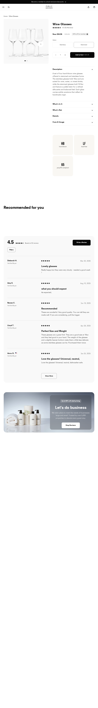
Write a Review (83, 243)
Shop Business (71, 425)
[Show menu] (3, 7)
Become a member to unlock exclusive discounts (47, 2)
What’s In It (57, 104)
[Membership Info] (65, 2)
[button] (41, 44)
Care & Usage (58, 122)
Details (56, 116)
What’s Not (57, 110)
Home (6, 16)
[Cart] (94, 7)
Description (57, 69)
